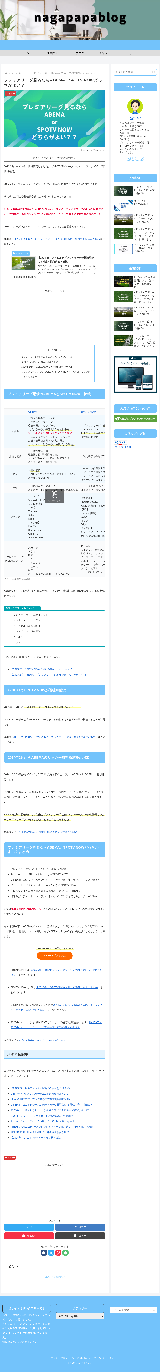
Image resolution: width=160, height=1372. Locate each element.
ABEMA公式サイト (60, 1040)
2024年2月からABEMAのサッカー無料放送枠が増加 (46, 366)
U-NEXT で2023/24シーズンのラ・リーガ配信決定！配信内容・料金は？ (51, 1104)
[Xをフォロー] (51, 1253)
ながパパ (135, 118)
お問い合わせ (83, 1358)
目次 (50, 350)
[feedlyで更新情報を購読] (65, 1253)
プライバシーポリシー (105, 1358)
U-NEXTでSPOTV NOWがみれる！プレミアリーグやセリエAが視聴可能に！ (54, 737)
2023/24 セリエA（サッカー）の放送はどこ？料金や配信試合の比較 (50, 1110)
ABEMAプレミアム (55, 955)
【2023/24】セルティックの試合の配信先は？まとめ (40, 1088)
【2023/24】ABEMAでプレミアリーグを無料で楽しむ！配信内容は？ (50, 674)
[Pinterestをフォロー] (58, 1253)
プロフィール (67, 1358)
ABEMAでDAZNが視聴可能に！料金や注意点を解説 (48, 832)
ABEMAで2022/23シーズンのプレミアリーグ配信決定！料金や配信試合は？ (53, 1126)
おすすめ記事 (30, 376)
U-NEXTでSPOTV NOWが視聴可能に (39, 362)
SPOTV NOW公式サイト (33, 1040)
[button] (80, 1235)
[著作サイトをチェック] (44, 1253)
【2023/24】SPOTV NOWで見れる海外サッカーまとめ (41, 669)
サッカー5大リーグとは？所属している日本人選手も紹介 (43, 1121)
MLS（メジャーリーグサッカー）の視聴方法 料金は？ (42, 1115)
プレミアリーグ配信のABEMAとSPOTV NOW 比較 (47, 357)
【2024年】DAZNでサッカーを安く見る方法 (36, 1137)
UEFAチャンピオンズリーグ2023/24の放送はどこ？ (40, 1093)
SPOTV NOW (88, 411)
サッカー (11, 1157)
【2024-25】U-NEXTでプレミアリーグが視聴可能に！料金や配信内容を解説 (57, 239)
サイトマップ (51, 1358)
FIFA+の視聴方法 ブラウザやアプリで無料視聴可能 (40, 1099)
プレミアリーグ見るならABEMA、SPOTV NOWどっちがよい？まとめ (55, 371)
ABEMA (32, 411)
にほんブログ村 (122, 447)
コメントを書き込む (55, 1277)
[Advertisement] (54, 315)
